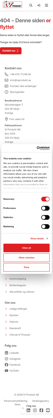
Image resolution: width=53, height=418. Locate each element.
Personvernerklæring (15, 401)
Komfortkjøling (17, 279)
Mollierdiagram (17, 285)
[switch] (45, 208)
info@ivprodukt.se (20, 80)
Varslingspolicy (40, 401)
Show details (37, 238)
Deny (26, 267)
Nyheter (13, 315)
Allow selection (27, 257)
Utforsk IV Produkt (19, 334)
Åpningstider (17, 92)
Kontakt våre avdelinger (23, 86)
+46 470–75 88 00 (20, 74)
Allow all (26, 248)
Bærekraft (15, 328)
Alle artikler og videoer (21, 292)
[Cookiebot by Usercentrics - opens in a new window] (37, 148)
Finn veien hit (16, 119)
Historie (13, 322)
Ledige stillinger (18, 309)
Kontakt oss (9, 50)
